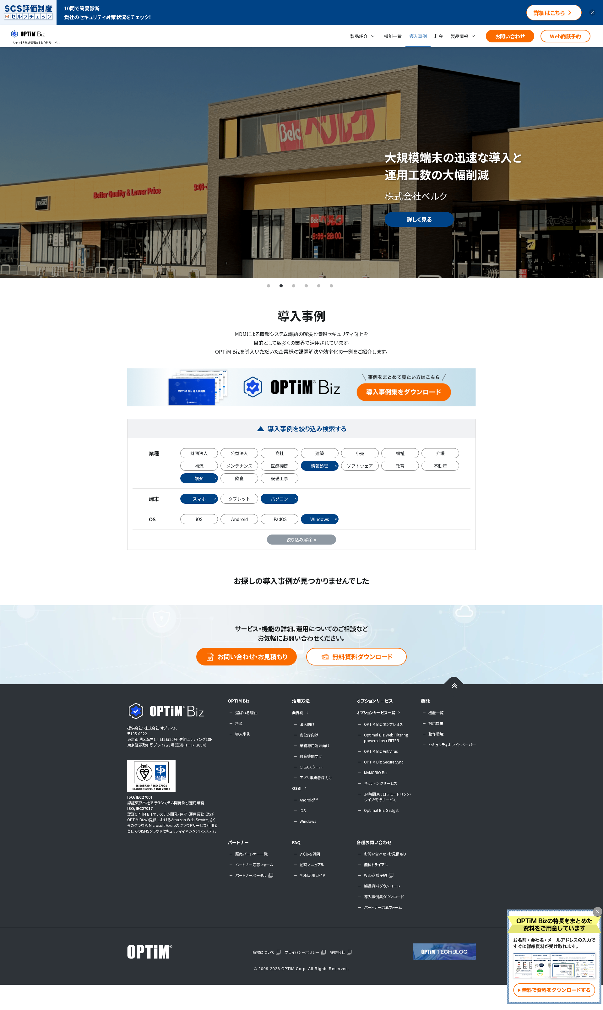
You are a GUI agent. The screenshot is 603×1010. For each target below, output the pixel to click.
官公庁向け (309, 734)
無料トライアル (376, 864)
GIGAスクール (311, 766)
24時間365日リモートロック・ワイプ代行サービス (387, 796)
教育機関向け (311, 756)
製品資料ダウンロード (382, 885)
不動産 (440, 466)
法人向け (307, 724)
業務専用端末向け (315, 745)
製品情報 (459, 36)
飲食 (239, 478)
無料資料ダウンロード (362, 656)
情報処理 (320, 466)
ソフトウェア (360, 466)
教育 (400, 466)
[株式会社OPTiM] (158, 951)
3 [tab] (294, 286)
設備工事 (279, 478)
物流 (199, 466)
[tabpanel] (301, 162)
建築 (319, 453)
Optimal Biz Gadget (381, 810)
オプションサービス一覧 (375, 712)
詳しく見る (419, 219)
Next (588, 162)
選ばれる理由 (246, 712)
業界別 (297, 712)
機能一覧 (393, 36)
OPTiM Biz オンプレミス (383, 724)
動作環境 (435, 733)
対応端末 (435, 723)
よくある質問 (310, 853)
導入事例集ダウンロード (384, 896)
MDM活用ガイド (312, 875)
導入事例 (418, 36)
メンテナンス (239, 466)
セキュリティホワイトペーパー (452, 744)
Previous (14, 162)
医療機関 (279, 466)
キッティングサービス (380, 783)
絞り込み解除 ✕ (301, 539)
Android (239, 519)
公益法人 (239, 453)
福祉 (400, 453)
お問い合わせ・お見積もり (252, 656)
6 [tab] (331, 286)
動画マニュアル (312, 864)
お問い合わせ (510, 36)
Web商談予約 (565, 36)
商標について (263, 952)
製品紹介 (359, 36)
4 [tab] (306, 286)
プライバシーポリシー (302, 952)
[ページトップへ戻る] (454, 685)
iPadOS (279, 519)
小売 (360, 453)
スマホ (199, 499)
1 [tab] (268, 286)
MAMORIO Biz (376, 772)
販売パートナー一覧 (251, 853)
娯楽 (199, 478)
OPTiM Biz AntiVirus (381, 751)
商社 (279, 453)
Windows (319, 519)
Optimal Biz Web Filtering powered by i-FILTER (386, 737)
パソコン (279, 499)
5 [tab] (319, 286)
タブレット (239, 499)
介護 (440, 453)
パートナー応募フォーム (254, 864)
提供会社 (337, 952)
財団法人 (199, 453)
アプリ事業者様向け (316, 777)
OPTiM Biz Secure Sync (383, 761)
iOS (199, 519)
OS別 (297, 788)
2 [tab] (281, 286)
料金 (438, 36)
